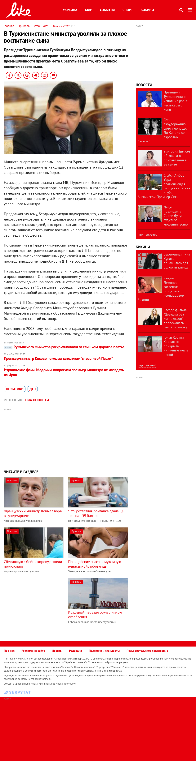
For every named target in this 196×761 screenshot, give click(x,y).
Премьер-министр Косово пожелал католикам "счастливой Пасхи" (58, 358)
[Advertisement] (66, 438)
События (107, 10)
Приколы (24, 26)
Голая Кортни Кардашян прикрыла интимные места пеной (176, 346)
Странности (41, 26)
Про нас (9, 650)
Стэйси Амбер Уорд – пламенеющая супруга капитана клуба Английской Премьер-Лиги (164, 186)
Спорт (127, 10)
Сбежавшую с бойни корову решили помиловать (33, 564)
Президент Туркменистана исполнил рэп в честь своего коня (175, 101)
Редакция (75, 650)
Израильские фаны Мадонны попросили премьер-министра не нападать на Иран (64, 372)
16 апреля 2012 (61, 26)
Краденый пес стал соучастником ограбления (95, 614)
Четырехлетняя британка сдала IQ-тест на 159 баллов (96, 513)
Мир (88, 10)
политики (15, 389)
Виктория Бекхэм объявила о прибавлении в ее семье (177, 158)
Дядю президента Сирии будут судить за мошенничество (176, 215)
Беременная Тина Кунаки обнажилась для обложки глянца (177, 260)
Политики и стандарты (104, 650)
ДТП (32, 389)
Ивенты (57, 650)
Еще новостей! (148, 235)
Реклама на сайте (33, 650)
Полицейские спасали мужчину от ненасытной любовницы (95, 564)
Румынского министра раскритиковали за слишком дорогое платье (65, 347)
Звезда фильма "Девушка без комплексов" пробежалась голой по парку (175, 318)
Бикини (147, 10)
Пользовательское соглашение (147, 650)
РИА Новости (37, 400)
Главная (9, 26)
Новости (144, 84)
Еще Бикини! (147, 365)
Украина (70, 10)
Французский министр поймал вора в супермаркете (33, 513)
